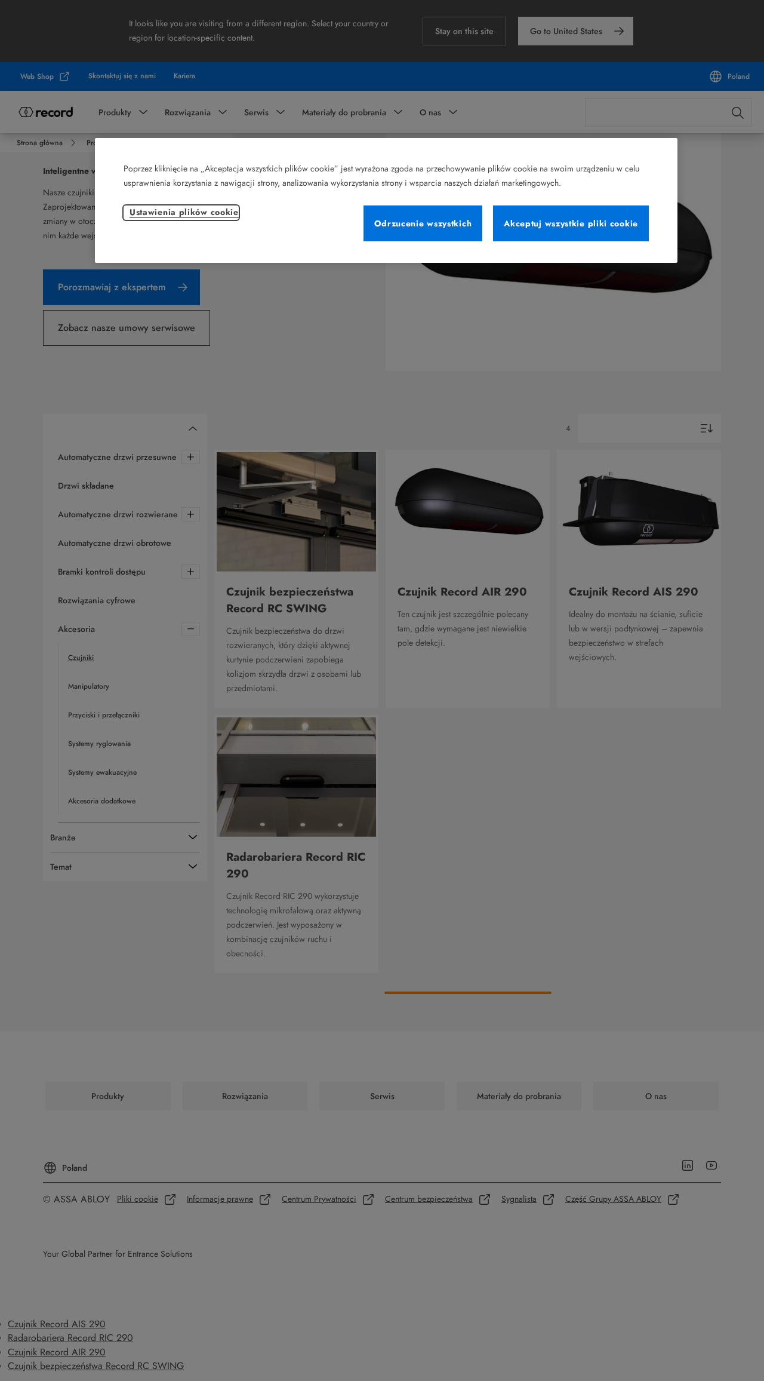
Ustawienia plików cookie (184, 212)
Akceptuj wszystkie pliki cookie (571, 223)
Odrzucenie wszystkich (423, 223)
